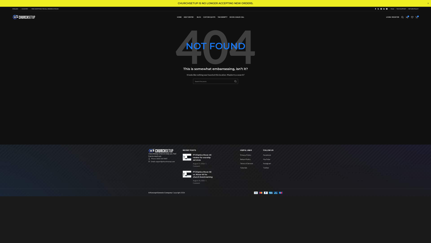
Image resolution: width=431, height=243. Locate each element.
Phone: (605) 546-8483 (159, 159)
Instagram (267, 163)
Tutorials (243, 168)
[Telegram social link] (386, 8)
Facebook (267, 155)
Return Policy (245, 159)
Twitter (266, 168)
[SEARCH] (235, 81)
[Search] (402, 17)
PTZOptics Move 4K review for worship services (202, 157)
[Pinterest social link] (381, 8)
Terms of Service (246, 163)
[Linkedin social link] (384, 8)
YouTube (266, 159)
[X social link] (378, 8)
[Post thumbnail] (187, 160)
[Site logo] (24, 17)
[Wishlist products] (412, 17)
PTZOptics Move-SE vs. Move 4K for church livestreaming (203, 174)
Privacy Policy (245, 155)
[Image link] (160, 150)
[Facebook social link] (375, 8)
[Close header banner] (428, 3)
